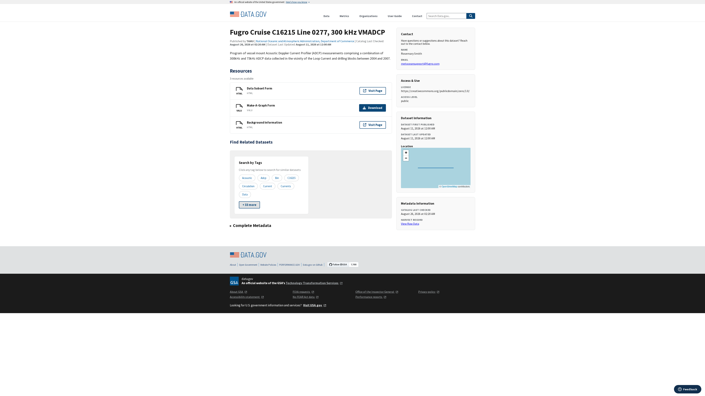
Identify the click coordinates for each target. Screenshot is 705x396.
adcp (263, 178)
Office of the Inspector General (375, 292)
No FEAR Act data (304, 297)
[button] (406, 152)
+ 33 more (249, 205)
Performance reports (369, 297)
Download (375, 108)
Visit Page (375, 91)
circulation (248, 186)
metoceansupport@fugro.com (420, 63)
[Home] (248, 14)
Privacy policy (427, 292)
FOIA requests (302, 292)
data (245, 194)
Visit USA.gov (313, 305)
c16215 (292, 178)
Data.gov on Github (313, 264)
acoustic (247, 178)
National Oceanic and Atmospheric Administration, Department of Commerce (305, 41)
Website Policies (268, 264)
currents (286, 186)
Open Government (248, 264)
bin (277, 178)
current (267, 186)
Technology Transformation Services (312, 283)
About (233, 264)
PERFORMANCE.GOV (289, 264)
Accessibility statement (245, 297)
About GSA (237, 292)
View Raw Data (410, 223)
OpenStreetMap (449, 186)
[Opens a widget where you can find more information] (687, 389)
